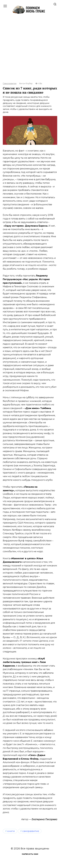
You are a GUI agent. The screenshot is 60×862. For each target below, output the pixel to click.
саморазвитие (30, 831)
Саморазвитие (9, 83)
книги (11, 831)
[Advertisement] (30, 50)
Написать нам (30, 854)
